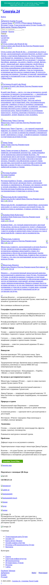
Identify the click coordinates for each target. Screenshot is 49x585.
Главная (4, 23)
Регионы (8, 565)
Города (8, 557)
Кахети (11, 31)
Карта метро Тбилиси (9, 27)
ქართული (5, 21)
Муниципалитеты (12, 561)
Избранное (37, 23)
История (4, 25)
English (12, 21)
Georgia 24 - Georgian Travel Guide (25, 581)
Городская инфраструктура (15, 559)
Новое (10, 23)
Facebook (4, 571)
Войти (3, 17)
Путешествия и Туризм (14, 563)
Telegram (11, 571)
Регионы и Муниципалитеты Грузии (19, 545)
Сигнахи (4, 40)
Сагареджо (5, 38)
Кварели (4, 36)
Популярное (27, 23)
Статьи (10, 25)
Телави (3, 42)
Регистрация (43, 573)
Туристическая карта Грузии (25, 25)
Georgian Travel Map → (12, 461)
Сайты (8, 567)
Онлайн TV (41, 25)
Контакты (22, 27)
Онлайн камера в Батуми (15, 543)
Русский (19, 21)
